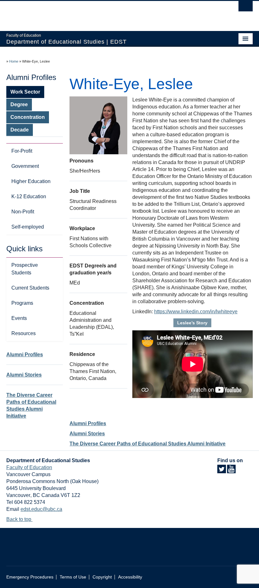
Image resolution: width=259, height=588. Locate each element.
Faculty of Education (29, 467)
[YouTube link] (231, 471)
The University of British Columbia (111, 13)
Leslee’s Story (192, 322)
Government (25, 166)
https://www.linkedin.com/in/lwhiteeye (196, 311)
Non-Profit (22, 211)
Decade (19, 129)
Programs (22, 303)
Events (19, 318)
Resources (23, 333)
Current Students (30, 288)
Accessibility (130, 577)
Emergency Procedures (29, 577)
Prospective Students (24, 268)
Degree (19, 104)
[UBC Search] (245, 8)
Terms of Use (73, 577)
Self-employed (27, 227)
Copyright (102, 577)
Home (13, 61)
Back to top (19, 519)
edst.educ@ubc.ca (41, 509)
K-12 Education (28, 196)
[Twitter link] (221, 471)
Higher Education (31, 181)
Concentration (27, 117)
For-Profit (21, 151)
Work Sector (25, 92)
